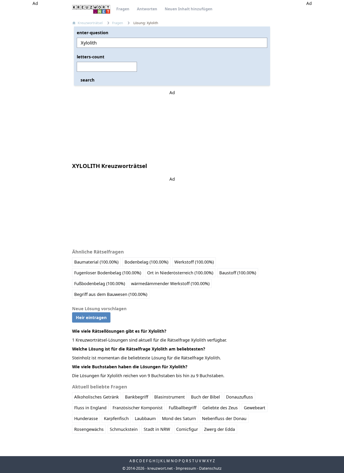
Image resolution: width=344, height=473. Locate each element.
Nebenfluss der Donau (224, 418)
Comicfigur (187, 429)
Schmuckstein (124, 429)
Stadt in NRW (157, 429)
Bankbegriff (136, 397)
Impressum (186, 468)
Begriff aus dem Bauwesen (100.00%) (110, 294)
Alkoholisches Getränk (96, 397)
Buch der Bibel (205, 397)
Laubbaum (145, 418)
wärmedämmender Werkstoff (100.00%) (170, 283)
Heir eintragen (91, 317)
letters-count (90, 57)
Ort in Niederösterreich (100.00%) (180, 273)
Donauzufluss (239, 397)
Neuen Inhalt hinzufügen (188, 8)
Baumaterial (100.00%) (96, 262)
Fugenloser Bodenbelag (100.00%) (107, 273)
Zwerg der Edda (219, 429)
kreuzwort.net (160, 468)
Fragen (122, 8)
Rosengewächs (89, 429)
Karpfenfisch (116, 418)
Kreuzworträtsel (90, 23)
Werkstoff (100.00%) (194, 262)
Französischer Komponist (138, 407)
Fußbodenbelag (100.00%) (99, 283)
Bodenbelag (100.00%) (146, 262)
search (88, 80)
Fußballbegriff (182, 407)
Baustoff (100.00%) (237, 273)
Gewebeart (254, 407)
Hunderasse (86, 418)
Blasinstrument (169, 397)
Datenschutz (210, 468)
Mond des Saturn (179, 418)
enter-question (92, 32)
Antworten (147, 8)
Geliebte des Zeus (220, 407)
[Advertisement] (35, 77)
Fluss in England (90, 407)
